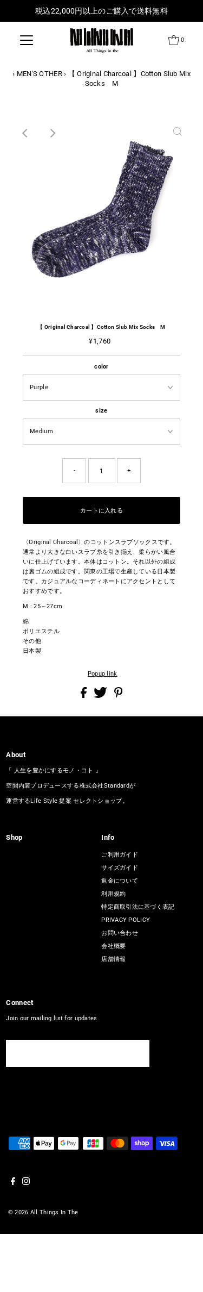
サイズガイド (119, 867)
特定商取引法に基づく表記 (137, 906)
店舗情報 (113, 959)
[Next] (52, 133)
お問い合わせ (119, 933)
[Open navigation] (26, 40)
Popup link (102, 674)
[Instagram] (25, 1183)
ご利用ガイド (119, 854)
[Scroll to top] (181, 1270)
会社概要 (113, 946)
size (101, 410)
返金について (119, 880)
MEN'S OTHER (39, 74)
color (101, 366)
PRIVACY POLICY (125, 919)
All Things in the (54, 1212)
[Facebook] (13, 1183)
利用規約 (113, 893)
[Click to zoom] (177, 133)
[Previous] (25, 133)
